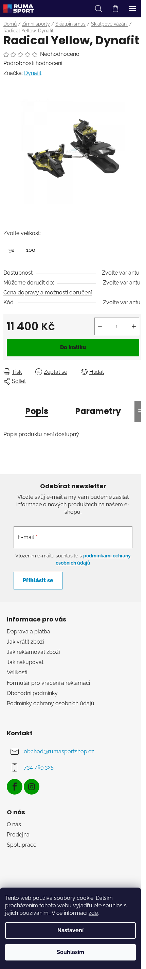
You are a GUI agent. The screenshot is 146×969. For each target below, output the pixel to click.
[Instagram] (31, 787)
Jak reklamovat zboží (33, 652)
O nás (14, 824)
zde (93, 913)
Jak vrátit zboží (25, 642)
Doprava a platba (28, 631)
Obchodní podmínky (32, 693)
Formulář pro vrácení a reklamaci (48, 683)
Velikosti (17, 672)
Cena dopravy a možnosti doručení (47, 292)
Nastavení (70, 930)
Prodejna (18, 834)
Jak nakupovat (25, 662)
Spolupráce (21, 845)
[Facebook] (14, 787)
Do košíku (73, 347)
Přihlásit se (38, 580)
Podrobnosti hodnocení (32, 63)
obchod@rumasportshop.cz (59, 751)
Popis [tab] (36, 411)
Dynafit (32, 73)
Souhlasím (70, 952)
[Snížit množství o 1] (100, 326)
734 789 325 (39, 767)
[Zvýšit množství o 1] (134, 326)
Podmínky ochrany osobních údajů (50, 703)
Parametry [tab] (98, 411)
